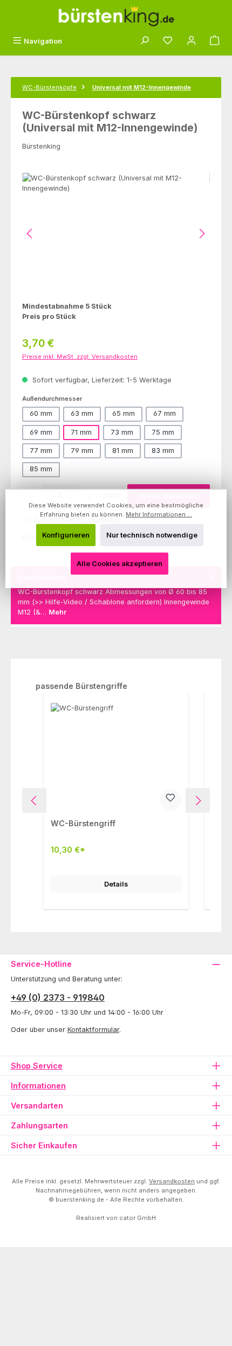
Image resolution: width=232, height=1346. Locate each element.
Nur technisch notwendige (151, 535)
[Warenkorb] (215, 41)
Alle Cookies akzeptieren (119, 564)
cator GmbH (137, 1218)
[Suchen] (144, 41)
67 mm (164, 413)
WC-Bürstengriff (83, 823)
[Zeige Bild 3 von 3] (97, 283)
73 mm (122, 432)
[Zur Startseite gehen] (116, 16)
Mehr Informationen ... (159, 514)
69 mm (41, 432)
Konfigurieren (66, 535)
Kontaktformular (93, 1030)
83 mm (163, 451)
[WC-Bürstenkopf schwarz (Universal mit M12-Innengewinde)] (116, 233)
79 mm (82, 451)
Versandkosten (172, 1181)
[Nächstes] (202, 233)
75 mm (163, 432)
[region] (116, 233)
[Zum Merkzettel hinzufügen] (170, 800)
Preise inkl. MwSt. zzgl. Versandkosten (80, 356)
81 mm (122, 451)
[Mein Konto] (191, 41)
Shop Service (37, 1065)
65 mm (123, 413)
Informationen (38, 1085)
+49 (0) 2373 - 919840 (58, 997)
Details (116, 884)
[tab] (116, 595)
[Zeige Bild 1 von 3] (50, 283)
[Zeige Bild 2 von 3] (73, 283)
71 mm (81, 432)
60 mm (41, 413)
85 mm (41, 469)
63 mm (82, 413)
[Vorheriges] (30, 233)
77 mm (41, 451)
